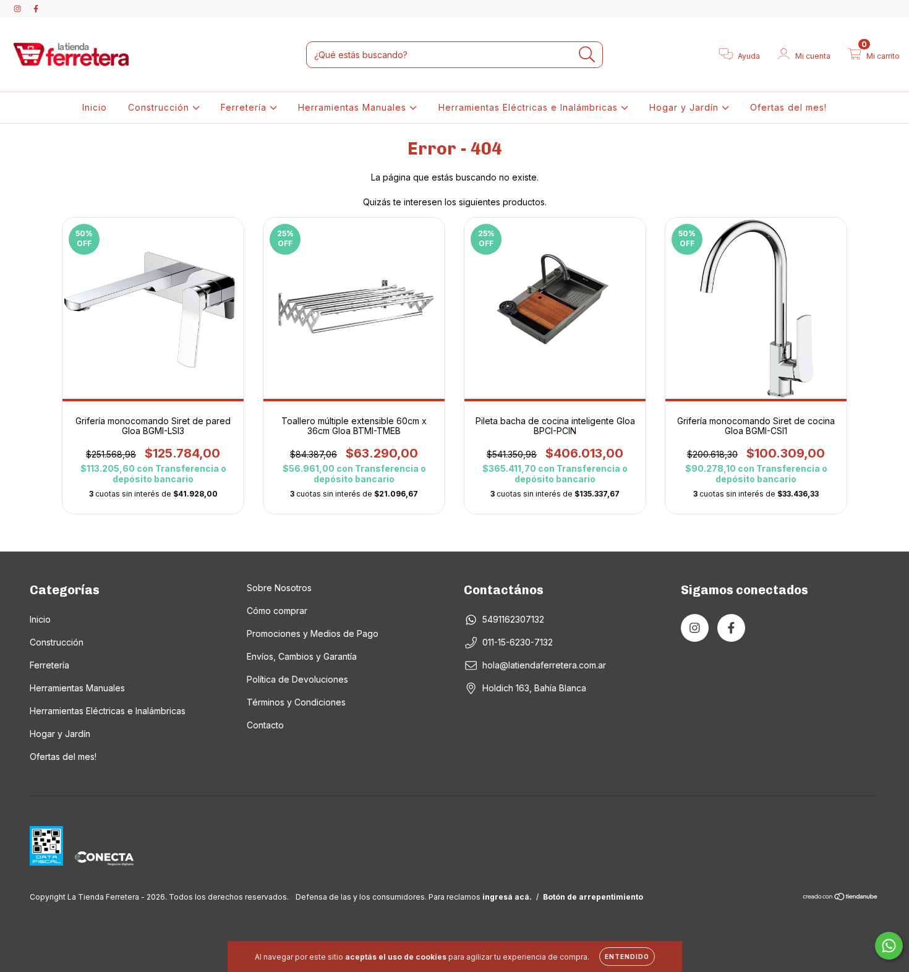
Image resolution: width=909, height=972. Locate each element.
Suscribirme (369, 288)
